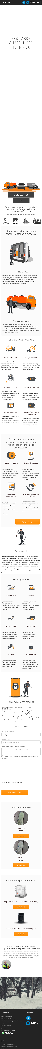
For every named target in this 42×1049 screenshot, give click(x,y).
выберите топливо (8, 732)
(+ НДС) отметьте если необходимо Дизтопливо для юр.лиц (20, 757)
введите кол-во (6, 739)
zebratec (6, 2)
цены (21, 200)
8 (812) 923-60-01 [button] (21, 194)
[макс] (32, 1023)
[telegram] (23, 2)
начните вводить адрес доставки (13, 746)
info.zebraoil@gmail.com (8, 1030)
